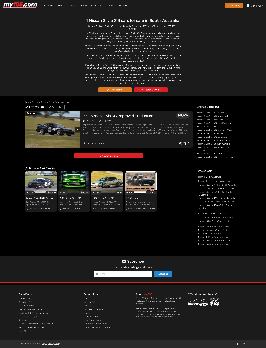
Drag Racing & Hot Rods (30, 309)
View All (22, 331)
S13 (50, 102)
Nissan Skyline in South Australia (214, 181)
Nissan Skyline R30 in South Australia (218, 202)
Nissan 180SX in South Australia (213, 233)
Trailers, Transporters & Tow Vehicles (36, 324)
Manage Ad (89, 302)
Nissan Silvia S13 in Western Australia (215, 140)
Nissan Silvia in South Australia (213, 213)
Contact (71, 5)
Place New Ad (90, 298)
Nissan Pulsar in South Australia (213, 244)
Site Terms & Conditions (95, 324)
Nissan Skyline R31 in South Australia (217, 188)
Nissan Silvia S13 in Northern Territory (215, 157)
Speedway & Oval (27, 302)
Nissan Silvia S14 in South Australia (216, 221)
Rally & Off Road (26, 306)
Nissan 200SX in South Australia (213, 226)
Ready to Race (126, 5)
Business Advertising (91, 5)
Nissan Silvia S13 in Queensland (212, 137)
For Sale (48, 5)
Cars (27, 102)
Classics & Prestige (28, 316)
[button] (52, 129)
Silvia (43, 102)
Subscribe (57, 107)
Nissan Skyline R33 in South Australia (217, 198)
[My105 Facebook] (238, 343)
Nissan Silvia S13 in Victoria (210, 133)
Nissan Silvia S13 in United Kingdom (214, 123)
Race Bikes (24, 320)
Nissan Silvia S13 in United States (212, 119)
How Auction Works (93, 320)
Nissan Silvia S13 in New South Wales (214, 130)
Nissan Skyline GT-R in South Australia (218, 185)
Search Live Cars (152, 89)
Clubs (111, 5)
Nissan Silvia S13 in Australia (210, 112)
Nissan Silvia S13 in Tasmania (211, 153)
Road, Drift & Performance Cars (34, 313)
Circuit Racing (25, 298)
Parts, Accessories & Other (31, 327)
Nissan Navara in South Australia (214, 240)
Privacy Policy (54, 344)
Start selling (234, 5)
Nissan (35, 102)
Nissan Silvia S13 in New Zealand (212, 116)
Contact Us (89, 306)
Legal (44, 344)
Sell (60, 5)
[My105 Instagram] (244, 343)
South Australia (62, 102)
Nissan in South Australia (209, 177)
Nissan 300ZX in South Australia (213, 237)
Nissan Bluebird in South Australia (214, 230)
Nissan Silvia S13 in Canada (209, 126)
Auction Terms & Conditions (97, 327)
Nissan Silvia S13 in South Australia (213, 144)
